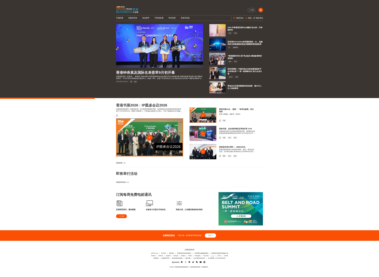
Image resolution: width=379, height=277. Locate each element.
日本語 (226, 255)
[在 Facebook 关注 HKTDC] (182, 262)
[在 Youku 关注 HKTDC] (204, 262)
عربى (212, 255)
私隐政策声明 (165, 258)
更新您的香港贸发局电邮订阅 (219, 253)
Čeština (153, 255)
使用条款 (156, 258)
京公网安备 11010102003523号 (217, 258)
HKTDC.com (154, 253)
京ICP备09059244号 (199, 258)
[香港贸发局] (189, 250)
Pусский (205, 255)
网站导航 (188, 258)
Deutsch (160, 255)
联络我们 (171, 253)
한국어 (219, 255)
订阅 (122, 216)
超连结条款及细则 (177, 258)
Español (168, 255)
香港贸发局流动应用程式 (184, 253)
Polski (190, 255)
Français (175, 255)
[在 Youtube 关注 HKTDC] (201, 262)
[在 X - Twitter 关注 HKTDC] (186, 262)
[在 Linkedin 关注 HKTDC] (189, 262)
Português (197, 255)
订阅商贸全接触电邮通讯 (201, 253)
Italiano (183, 255)
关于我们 (163, 253)
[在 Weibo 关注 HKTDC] (193, 262)
